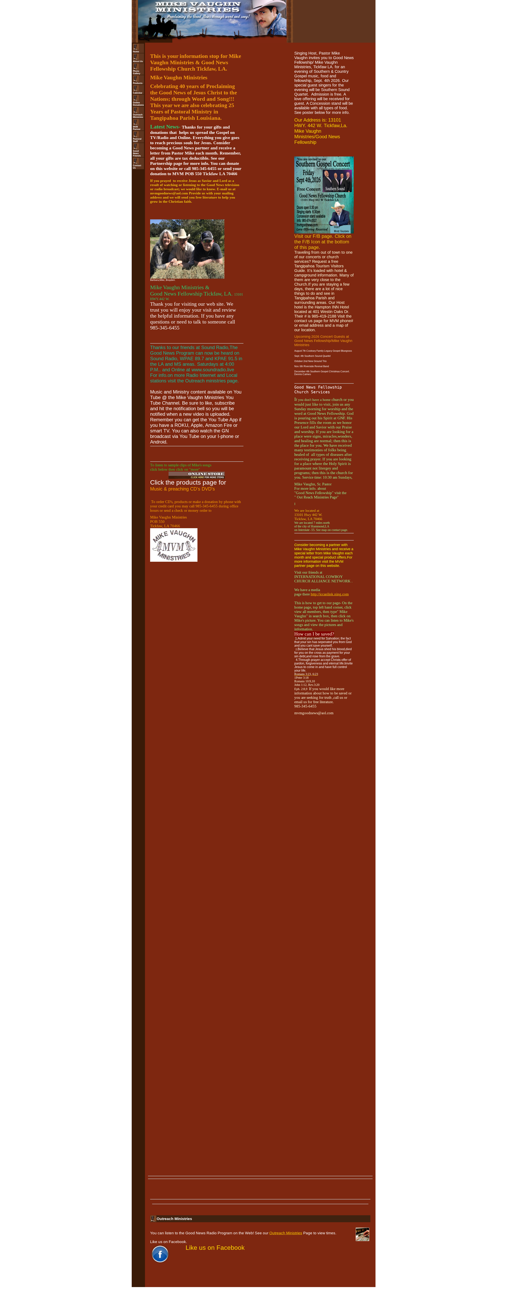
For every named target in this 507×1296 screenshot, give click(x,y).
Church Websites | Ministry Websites (249, 1295)
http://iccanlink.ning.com (330, 594)
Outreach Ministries (285, 1233)
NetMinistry (277, 1295)
